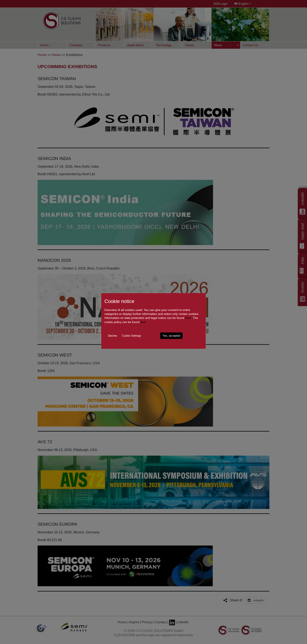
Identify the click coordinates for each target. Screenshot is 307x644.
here (188, 317)
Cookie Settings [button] (131, 335)
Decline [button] (112, 335)
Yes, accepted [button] (171, 335)
